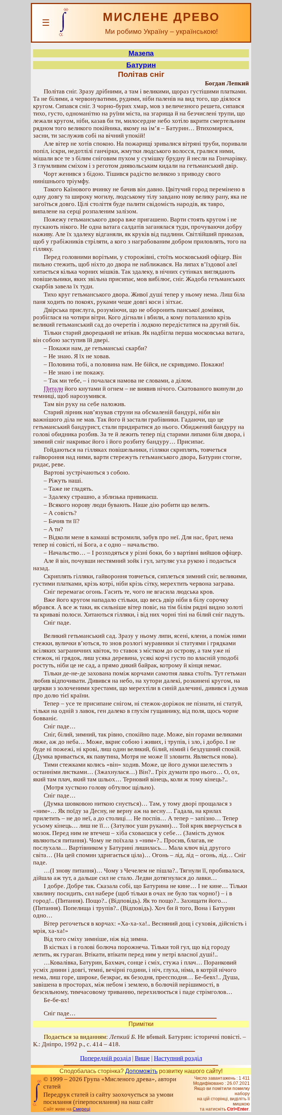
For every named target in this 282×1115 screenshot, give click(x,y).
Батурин (141, 65)
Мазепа (141, 53)
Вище (142, 1058)
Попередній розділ (105, 1058)
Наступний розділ (178, 1058)
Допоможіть (141, 1071)
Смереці (81, 1109)
